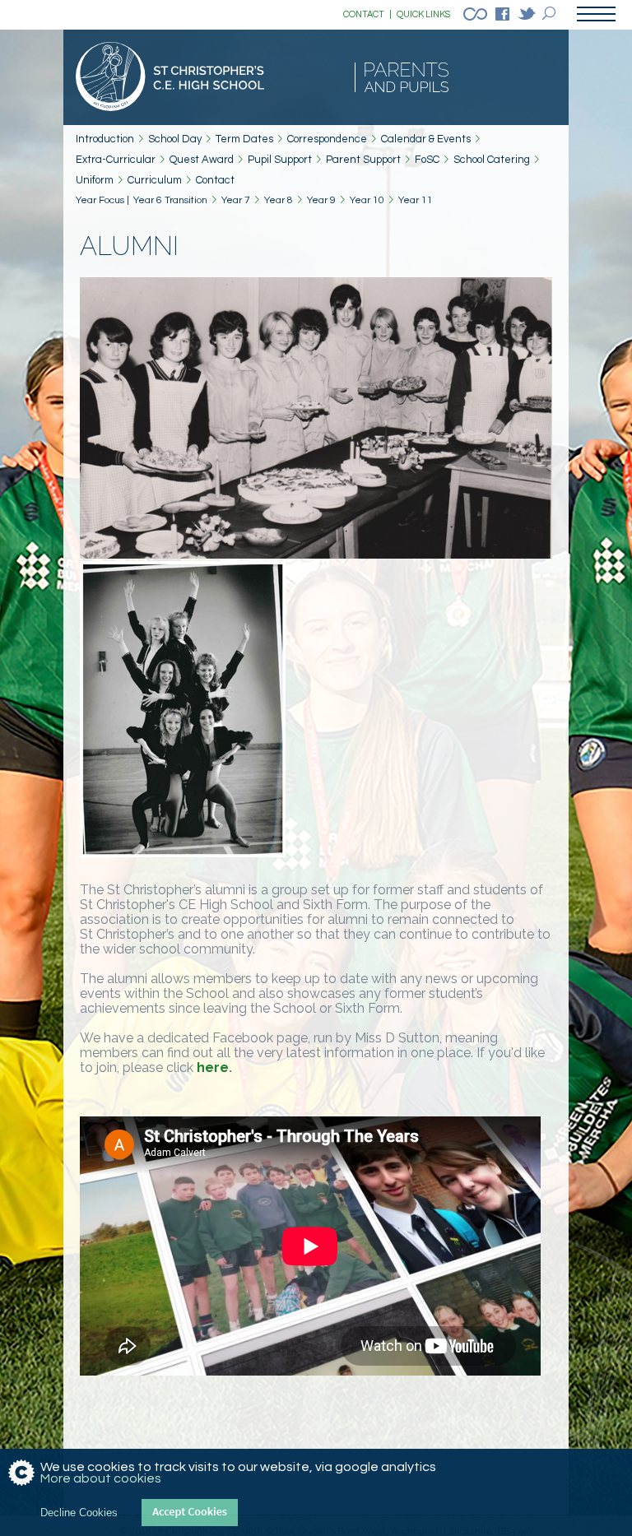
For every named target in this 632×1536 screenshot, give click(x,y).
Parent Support (363, 159)
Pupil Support (280, 159)
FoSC (427, 159)
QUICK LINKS (423, 14)
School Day (175, 139)
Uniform (95, 180)
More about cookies (100, 1478)
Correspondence (327, 139)
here (213, 1067)
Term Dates (244, 139)
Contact (215, 180)
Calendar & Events (426, 139)
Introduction (105, 139)
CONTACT (367, 14)
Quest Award (202, 159)
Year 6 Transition (170, 200)
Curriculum (155, 180)
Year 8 (278, 200)
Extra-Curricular (116, 159)
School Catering (491, 159)
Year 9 (321, 200)
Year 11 (415, 200)
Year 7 (235, 200)
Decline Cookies (79, 1512)
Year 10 (367, 200)
